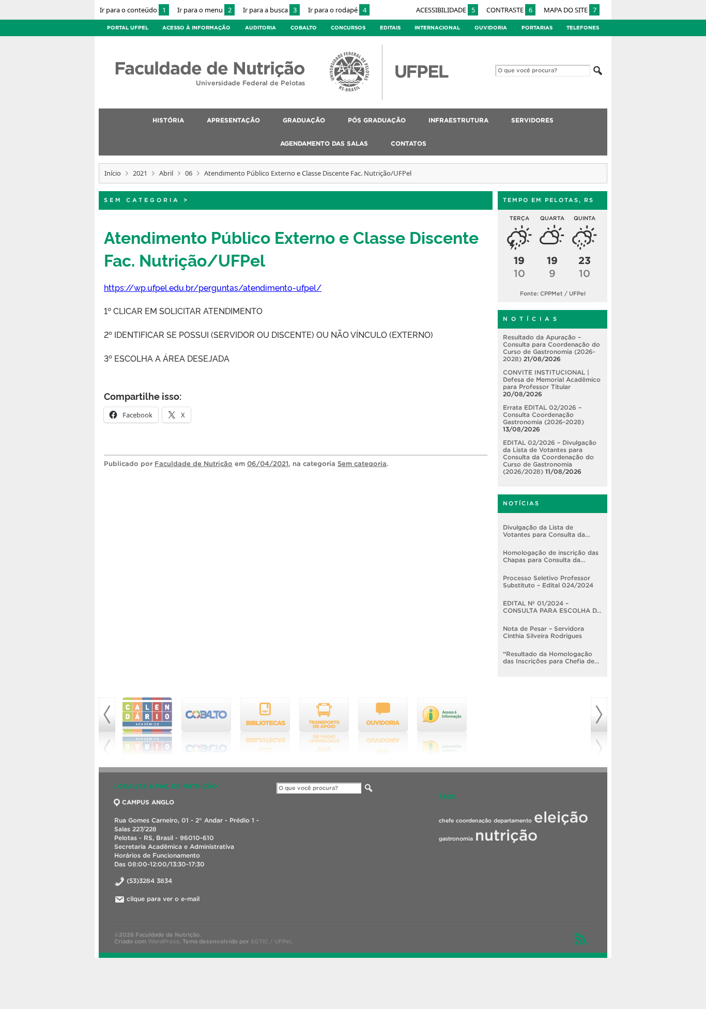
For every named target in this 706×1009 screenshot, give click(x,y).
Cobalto (303, 27)
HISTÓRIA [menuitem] (168, 120)
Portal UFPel (127, 27)
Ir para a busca (270, 9)
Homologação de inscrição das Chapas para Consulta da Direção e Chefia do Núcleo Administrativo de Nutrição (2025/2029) (550, 556)
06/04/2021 (267, 464)
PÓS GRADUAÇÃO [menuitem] (377, 120)
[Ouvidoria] (383, 726)
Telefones (582, 27)
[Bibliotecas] (265, 726)
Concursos (348, 27)
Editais (390, 27)
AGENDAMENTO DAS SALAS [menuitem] (324, 143)
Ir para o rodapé (337, 9)
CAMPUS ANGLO (148, 802)
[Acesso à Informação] (442, 726)
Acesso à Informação (196, 27)
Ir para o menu (204, 9)
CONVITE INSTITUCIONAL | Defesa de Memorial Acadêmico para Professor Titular (552, 379)
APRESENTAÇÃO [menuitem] (233, 120)
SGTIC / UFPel (271, 941)
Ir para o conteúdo (133, 9)
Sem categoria (142, 200)
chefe (446, 820)
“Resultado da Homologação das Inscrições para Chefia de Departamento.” (548, 657)
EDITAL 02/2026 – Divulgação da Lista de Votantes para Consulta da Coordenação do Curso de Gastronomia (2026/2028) (549, 457)
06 (188, 173)
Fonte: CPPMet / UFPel (553, 293)
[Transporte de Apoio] (324, 726)
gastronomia (456, 838)
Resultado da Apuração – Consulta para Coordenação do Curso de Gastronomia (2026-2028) (551, 348)
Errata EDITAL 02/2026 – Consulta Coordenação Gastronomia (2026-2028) (543, 414)
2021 (140, 173)
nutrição (506, 835)
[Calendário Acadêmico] (147, 726)
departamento (513, 820)
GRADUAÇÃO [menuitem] (304, 120)
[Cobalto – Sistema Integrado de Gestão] (206, 726)
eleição (561, 817)
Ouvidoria (490, 27)
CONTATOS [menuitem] (408, 143)
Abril (166, 173)
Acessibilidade (445, 9)
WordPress (163, 941)
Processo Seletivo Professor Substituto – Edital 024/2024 (548, 581)
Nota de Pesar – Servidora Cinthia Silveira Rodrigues (543, 632)
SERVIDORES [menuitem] (532, 120)
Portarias (536, 27)
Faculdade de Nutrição (194, 464)
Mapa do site (570, 9)
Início (112, 173)
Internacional (437, 27)
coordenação (474, 820)
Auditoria (260, 27)
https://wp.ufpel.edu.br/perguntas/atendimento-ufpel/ (212, 287)
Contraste (509, 9)
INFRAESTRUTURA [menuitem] (458, 120)
